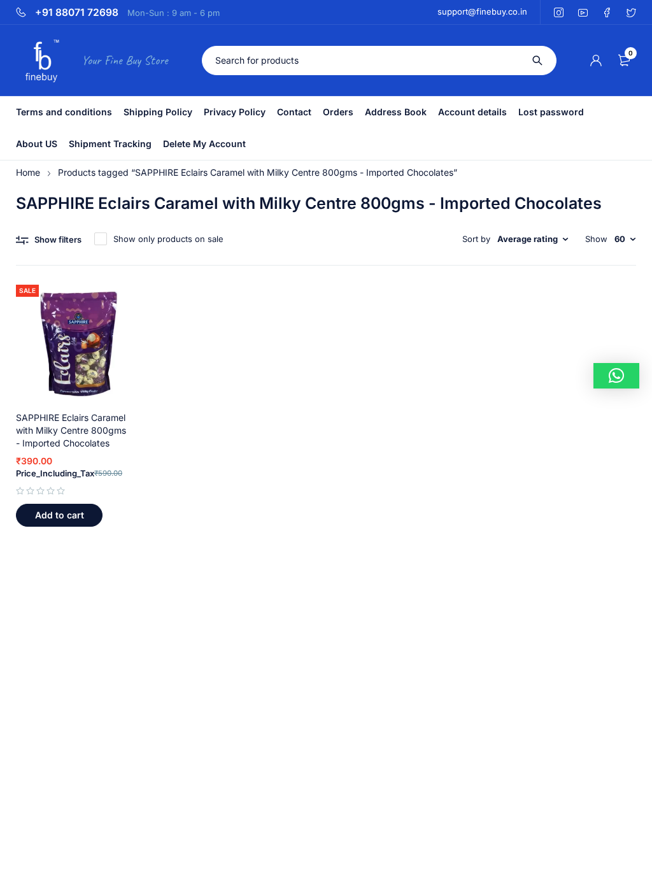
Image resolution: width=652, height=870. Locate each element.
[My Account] (596, 60)
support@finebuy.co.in (482, 11)
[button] (59, 515)
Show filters (58, 239)
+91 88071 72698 (76, 13)
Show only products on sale (168, 239)
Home (28, 172)
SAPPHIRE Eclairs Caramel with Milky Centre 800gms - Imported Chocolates (71, 430)
